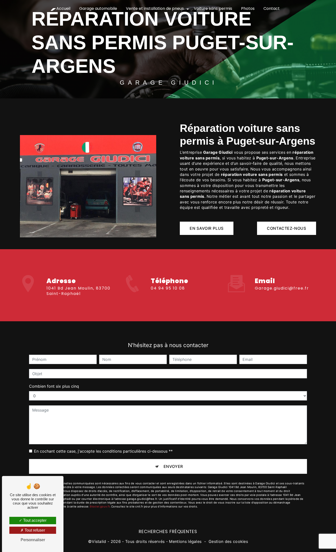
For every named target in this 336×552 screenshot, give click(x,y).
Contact (271, 8)
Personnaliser (33, 540)
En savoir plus (207, 228)
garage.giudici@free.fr (282, 288)
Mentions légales (185, 541)
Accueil (63, 8)
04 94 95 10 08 (168, 288)
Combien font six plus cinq (54, 386)
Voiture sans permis (213, 8)
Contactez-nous (286, 228)
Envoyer (173, 466)
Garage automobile (98, 8)
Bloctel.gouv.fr (99, 506)
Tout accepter (34, 520)
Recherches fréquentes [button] (168, 532)
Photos (248, 8)
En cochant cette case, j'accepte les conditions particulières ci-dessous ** (103, 451)
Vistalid (99, 541)
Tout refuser (34, 530)
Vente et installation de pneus (155, 8)
